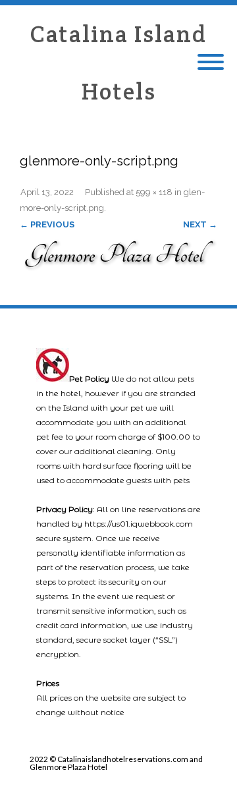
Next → (200, 224)
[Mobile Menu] (211, 62)
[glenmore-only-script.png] (118, 252)
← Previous (47, 224)
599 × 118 (154, 192)
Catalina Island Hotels (118, 62)
